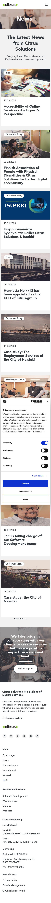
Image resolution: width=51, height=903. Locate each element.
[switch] (44, 450)
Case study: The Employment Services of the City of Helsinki (23, 356)
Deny (25, 499)
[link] (31, 736)
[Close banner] (47, 401)
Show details (37, 476)
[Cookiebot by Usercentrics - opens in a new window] (31, 401)
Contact (7, 775)
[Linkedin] (4, 736)
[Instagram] (11, 736)
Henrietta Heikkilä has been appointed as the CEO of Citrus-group (22, 294)
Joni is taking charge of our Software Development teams (23, 540)
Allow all (25, 484)
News (6, 760)
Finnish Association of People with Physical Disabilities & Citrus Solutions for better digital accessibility (25, 175)
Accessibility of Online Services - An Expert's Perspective (22, 110)
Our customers (10, 765)
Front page (9, 755)
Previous (18, 619)
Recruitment (9, 770)
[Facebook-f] (18, 736)
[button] (46, 4)
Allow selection (25, 492)
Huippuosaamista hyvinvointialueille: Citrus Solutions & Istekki (24, 233)
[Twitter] (24, 736)
